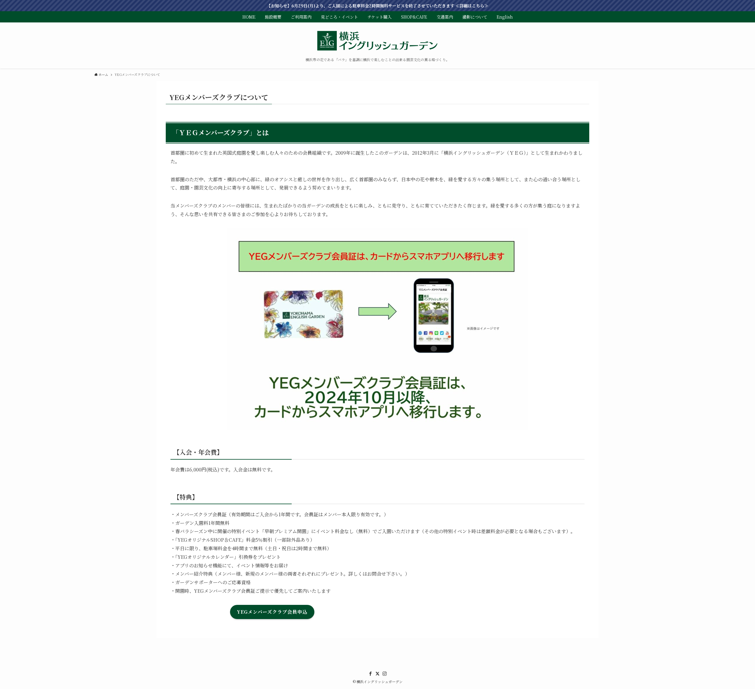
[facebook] (370, 673)
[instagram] (384, 673)
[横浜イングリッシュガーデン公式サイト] (377, 41)
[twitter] (377, 673)
